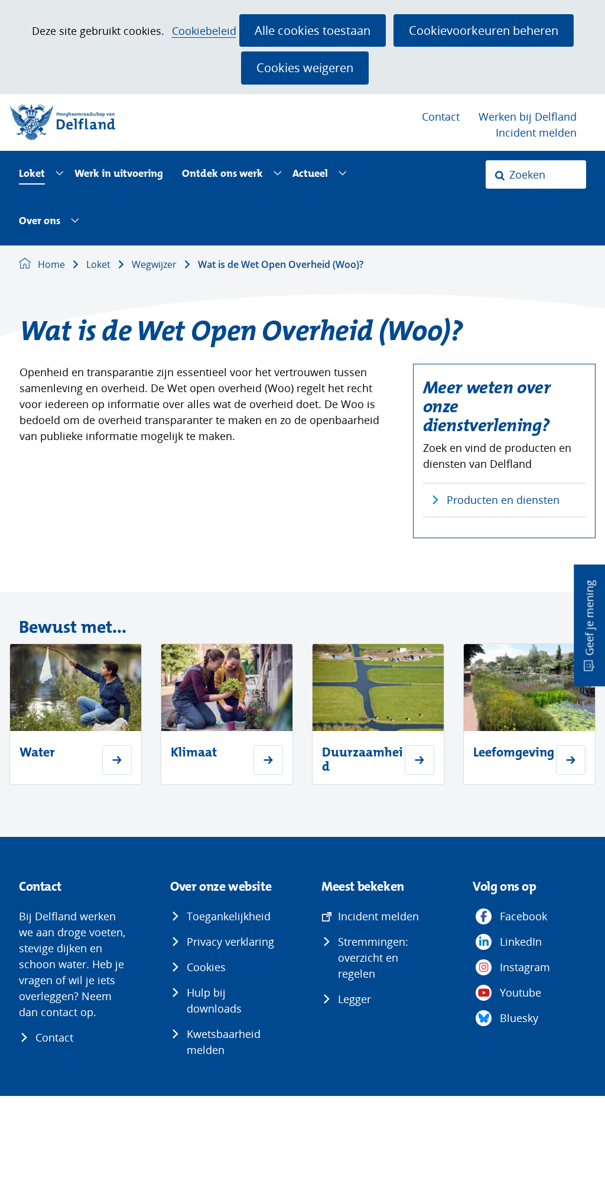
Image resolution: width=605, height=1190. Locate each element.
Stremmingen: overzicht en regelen (373, 957)
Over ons (39, 221)
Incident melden (536, 132)
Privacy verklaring (230, 941)
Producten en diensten (503, 500)
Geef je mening (589, 618)
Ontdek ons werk (222, 174)
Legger (354, 999)
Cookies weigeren (304, 67)
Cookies (206, 967)
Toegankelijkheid (229, 916)
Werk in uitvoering (118, 174)
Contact (441, 116)
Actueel (310, 174)
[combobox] (536, 174)
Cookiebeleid (204, 31)
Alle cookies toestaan (312, 30)
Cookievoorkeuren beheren (483, 30)
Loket (32, 174)
